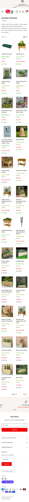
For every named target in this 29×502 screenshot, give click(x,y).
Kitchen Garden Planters (5, 171)
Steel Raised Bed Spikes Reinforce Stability (20, 232)
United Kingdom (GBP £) (7, 471)
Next (24, 394)
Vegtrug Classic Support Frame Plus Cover (21, 321)
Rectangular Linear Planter (6, 378)
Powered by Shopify (6, 498)
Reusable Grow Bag (7, 54)
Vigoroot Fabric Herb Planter (21, 82)
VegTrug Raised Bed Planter (7, 231)
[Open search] (20, 11)
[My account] (23, 12)
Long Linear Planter (6, 350)
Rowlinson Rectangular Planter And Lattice (21, 201)
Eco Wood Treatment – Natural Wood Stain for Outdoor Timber (7, 141)
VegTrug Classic (20, 54)
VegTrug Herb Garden (21, 170)
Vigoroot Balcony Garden (6, 82)
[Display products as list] (26, 37)
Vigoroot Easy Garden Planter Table (21, 111)
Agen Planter (19, 377)
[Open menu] (2, 11)
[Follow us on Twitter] (5, 479)
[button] (7, 58)
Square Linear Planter (21, 350)
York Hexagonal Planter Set (6, 261)
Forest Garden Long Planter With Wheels (7, 291)
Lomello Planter (20, 261)
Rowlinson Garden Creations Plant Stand (7, 320)
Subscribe (14, 429)
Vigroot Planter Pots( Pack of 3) (7, 111)
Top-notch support (14, 405)
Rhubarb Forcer (20, 139)
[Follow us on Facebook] (3, 479)
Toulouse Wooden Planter (20, 291)
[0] (26, 12)
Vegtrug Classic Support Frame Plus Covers (7, 201)
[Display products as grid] (24, 37)
